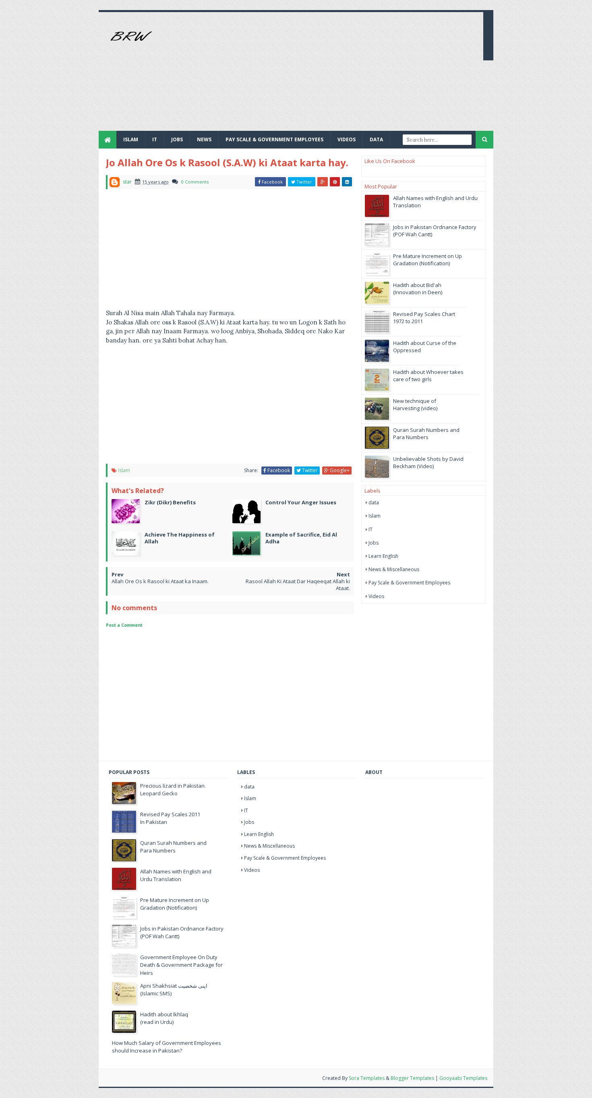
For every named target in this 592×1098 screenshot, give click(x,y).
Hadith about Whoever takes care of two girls (428, 375)
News (204, 139)
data (373, 502)
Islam (130, 139)
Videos (346, 139)
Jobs (373, 542)
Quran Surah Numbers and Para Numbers (426, 433)
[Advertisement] (330, 74)
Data (376, 139)
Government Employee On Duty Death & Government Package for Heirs (181, 965)
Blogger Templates (412, 1078)
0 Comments (195, 182)
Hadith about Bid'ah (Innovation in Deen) (417, 288)
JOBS (177, 139)
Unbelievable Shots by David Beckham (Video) (428, 462)
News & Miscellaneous (393, 569)
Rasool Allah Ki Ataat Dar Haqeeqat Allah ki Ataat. (298, 585)
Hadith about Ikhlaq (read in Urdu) (164, 1018)
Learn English (383, 556)
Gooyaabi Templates (463, 1078)
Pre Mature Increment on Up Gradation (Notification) (427, 259)
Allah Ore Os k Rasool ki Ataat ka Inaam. (160, 581)
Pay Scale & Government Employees (274, 139)
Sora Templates (367, 1078)
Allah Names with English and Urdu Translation (175, 875)
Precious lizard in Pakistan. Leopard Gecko (173, 789)
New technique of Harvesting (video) (415, 404)
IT (154, 139)
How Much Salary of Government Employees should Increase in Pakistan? (166, 1047)
